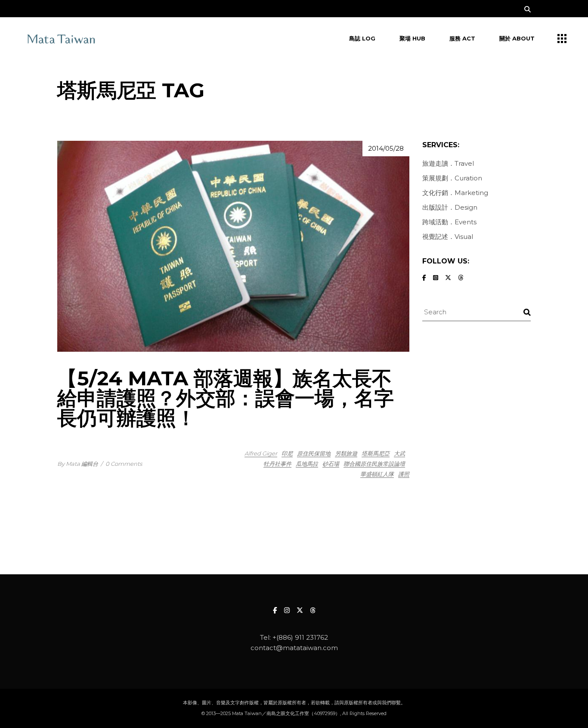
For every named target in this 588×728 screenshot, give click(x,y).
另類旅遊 (346, 453)
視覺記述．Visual (447, 236)
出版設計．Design (449, 207)
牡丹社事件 (277, 463)
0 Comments (123, 463)
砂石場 (330, 463)
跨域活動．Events (449, 222)
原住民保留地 (314, 453)
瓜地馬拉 (307, 463)
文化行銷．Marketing (455, 193)
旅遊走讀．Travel (448, 163)
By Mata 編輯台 (77, 463)
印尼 (287, 453)
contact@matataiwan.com (294, 648)
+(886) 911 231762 (300, 637)
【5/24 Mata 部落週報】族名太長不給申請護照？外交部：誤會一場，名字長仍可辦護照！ (225, 398)
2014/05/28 (386, 148)
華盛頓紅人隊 (377, 474)
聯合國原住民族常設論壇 (374, 463)
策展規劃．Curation (452, 178)
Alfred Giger (260, 453)
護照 (403, 474)
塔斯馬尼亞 (376, 453)
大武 (399, 453)
